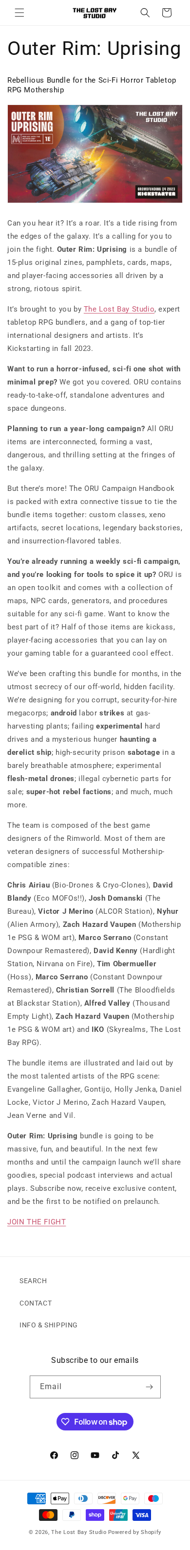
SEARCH (33, 1281)
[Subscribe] (149, 1387)
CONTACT (35, 1303)
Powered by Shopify (135, 1532)
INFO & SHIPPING (48, 1325)
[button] (19, 12)
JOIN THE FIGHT (36, 1222)
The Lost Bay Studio (119, 309)
